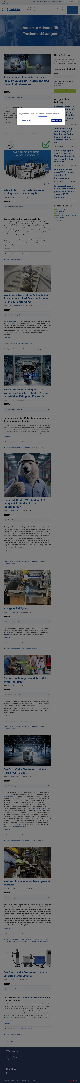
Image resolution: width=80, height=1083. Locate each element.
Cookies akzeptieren (56, 120)
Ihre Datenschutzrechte (25, 120)
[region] (41, 116)
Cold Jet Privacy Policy (43, 116)
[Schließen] (62, 110)
